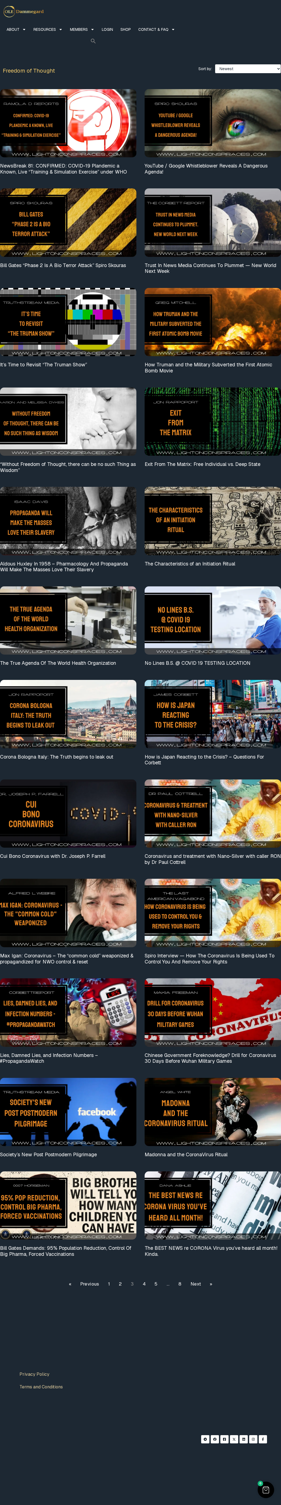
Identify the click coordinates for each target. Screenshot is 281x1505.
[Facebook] (215, 1439)
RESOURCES (44, 29)
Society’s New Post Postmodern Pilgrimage (48, 1154)
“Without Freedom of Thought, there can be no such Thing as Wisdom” (68, 467)
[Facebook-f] (263, 1439)
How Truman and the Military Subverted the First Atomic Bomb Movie (208, 367)
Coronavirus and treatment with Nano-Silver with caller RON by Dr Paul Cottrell (213, 859)
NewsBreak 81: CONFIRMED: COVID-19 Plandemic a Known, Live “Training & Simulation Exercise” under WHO (63, 169)
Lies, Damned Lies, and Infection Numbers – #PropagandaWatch (49, 1058)
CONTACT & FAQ (153, 29)
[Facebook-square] (224, 1439)
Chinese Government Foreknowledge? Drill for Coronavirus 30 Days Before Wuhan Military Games (210, 1058)
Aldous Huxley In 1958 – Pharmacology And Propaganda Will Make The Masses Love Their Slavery (64, 567)
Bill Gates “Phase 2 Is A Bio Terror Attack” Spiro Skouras (63, 265)
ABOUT (13, 29)
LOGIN (107, 29)
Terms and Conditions (41, 1387)
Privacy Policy (34, 1374)
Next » (201, 1284)
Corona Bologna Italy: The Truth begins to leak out (56, 757)
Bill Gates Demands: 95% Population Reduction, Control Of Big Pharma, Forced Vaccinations (65, 1251)
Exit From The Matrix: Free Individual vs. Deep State (202, 464)
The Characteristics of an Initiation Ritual (190, 564)
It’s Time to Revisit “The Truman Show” (43, 364)
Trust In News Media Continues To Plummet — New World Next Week (210, 268)
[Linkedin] (244, 1439)
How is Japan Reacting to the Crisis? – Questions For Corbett (204, 760)
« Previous (84, 1284)
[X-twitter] (234, 1439)
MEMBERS (79, 29)
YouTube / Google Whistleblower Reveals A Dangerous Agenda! (206, 169)
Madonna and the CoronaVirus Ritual (186, 1154)
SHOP (125, 29)
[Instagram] (253, 1439)
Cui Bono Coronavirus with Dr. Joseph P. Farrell (52, 856)
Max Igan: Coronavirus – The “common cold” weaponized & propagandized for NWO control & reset (66, 958)
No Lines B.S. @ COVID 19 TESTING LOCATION (198, 663)
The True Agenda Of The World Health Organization (58, 663)
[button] (93, 41)
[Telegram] (205, 1439)
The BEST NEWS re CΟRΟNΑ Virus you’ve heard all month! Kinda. (211, 1251)
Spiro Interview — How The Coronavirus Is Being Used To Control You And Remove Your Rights (209, 958)
